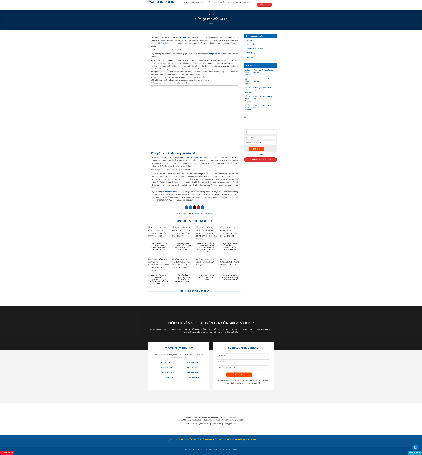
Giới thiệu (200, 2)
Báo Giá (231, 2)
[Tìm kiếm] (253, 2)
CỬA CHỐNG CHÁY (255, 49)
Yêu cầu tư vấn (416, 453)
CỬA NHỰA (251, 53)
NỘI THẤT (251, 44)
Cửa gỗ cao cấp (208, 213)
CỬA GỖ (250, 40)
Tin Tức (239, 2)
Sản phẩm (212, 2)
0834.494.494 (8, 453)
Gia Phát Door (163, 43)
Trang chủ (190, 2)
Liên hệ (247, 2)
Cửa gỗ (250, 57)
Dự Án (222, 2)
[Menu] (186, 7)
